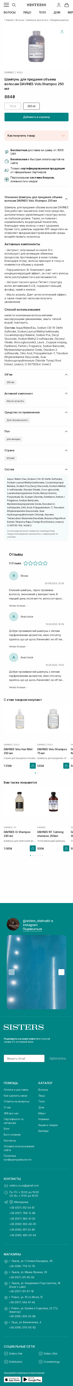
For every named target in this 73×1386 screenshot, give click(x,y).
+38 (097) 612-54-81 (21, 1207)
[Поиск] (13, 4)
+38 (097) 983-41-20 (22, 1218)
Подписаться (32, 929)
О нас (7, 1107)
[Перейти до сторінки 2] (32, 855)
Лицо (41, 1095)
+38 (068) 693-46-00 (22, 1224)
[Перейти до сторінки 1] (30, 855)
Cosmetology (52, 1361)
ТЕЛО (42, 12)
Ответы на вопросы (16, 1101)
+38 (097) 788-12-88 (22, 1213)
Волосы (43, 1089)
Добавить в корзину (36, 117)
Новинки (43, 1119)
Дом (41, 1107)
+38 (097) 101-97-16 (21, 1291)
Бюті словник (12, 1134)
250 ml (31, 106)
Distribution (15, 1361)
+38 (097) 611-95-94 (21, 1277)
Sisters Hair (15, 1353)
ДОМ (57, 12)
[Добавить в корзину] (33, 766)
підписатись (57, 1058)
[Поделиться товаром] (62, 31)
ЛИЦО (27, 12)
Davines (9, 72)
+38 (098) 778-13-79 (22, 1266)
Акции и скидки (48, 1125)
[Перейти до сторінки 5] (40, 855)
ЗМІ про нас (11, 1113)
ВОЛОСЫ (10, 12)
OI (15, 827)
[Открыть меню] (6, 4)
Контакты (10, 1140)
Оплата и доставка (16, 1089)
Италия (10, 458)
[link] (66, 4)
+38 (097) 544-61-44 (22, 1302)
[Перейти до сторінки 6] (42, 855)
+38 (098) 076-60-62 (22, 1327)
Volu (20, 72)
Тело (41, 1101)
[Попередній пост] (12, 972)
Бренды (43, 1130)
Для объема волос (17, 420)
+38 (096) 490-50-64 (22, 1235)
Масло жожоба (15, 401)
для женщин (13, 439)
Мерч (41, 1113)
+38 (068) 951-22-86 (22, 1229)
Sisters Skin (50, 1353)
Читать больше (17, 605)
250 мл (10, 382)
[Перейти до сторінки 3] (35, 855)
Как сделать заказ (15, 1095)
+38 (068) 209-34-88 (22, 1316)
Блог (7, 1128)
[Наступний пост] (61, 972)
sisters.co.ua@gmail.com (24, 1185)
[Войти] (58, 4)
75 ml (13, 106)
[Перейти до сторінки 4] (37, 855)
